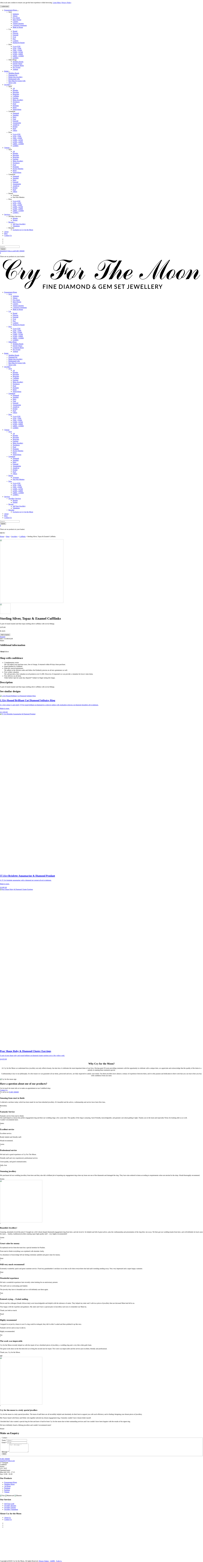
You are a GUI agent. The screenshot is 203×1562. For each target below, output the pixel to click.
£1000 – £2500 (18, 52)
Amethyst (16, 125)
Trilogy (15, 16)
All (14, 88)
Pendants (16, 106)
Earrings (15, 98)
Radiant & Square (19, 43)
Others (15, 130)
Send (4, 1454)
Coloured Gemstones (20, 25)
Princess (15, 33)
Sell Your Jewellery (19, 224)
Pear (14, 39)
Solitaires (16, 14)
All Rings (7, 1486)
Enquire (2, 637)
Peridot (15, 127)
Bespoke (11, 510)
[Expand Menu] (18, 10)
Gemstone (11, 393)
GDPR (52, 1561)
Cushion (15, 41)
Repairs (15, 218)
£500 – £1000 (17, 50)
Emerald (15, 35)
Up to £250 (16, 46)
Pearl (14, 104)
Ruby (14, 117)
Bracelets (16, 92)
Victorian (16, 477)
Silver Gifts (12, 83)
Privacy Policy (66, 3)
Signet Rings (17, 109)
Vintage (6, 148)
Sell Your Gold (9, 1504)
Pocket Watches (18, 169)
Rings (15, 107)
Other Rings (12, 342)
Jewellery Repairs (10, 1506)
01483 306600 (19, 251)
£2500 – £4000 (18, 54)
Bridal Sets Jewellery (15, 77)
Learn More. (57, 3)
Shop (7, 536)
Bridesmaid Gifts (14, 79)
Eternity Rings (17, 64)
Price (10, 327)
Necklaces (16, 102)
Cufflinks (16, 96)
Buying (10, 222)
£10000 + (16, 212)
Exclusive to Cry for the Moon (23, 230)
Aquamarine (17, 123)
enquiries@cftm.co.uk (7, 251)
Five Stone (16, 18)
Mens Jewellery (18, 100)
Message (5, 1452)
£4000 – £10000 (18, 56)
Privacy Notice (44, 1561)
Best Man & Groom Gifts (16, 81)
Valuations (16, 226)
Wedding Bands (18, 62)
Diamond (16, 113)
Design (15, 220)
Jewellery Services (14, 498)
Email (4, 1442)
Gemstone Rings (18, 65)
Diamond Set (12, 75)
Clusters (15, 21)
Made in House (18, 27)
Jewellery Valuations (11, 1509)
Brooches (16, 94)
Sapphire (16, 115)
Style (10, 294)
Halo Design (17, 20)
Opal (14, 119)
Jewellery (7, 85)
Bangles (15, 90)
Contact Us (8, 235)
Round (15, 31)
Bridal (6, 71)
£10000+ (16, 58)
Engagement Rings (10, 10)
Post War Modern (18, 479)
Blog (6, 233)
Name (4, 1440)
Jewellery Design (10, 1507)
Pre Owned (16, 67)
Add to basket (5, 635)
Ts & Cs (59, 1561)
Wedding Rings (9, 1484)
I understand (4, 6)
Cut (9, 311)
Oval (14, 37)
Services (7, 214)
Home (2, 536)
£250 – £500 (17, 48)
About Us (7, 1517)
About (6, 232)
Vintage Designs (18, 23)
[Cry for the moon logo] (101, 289)
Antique (15, 69)
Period (10, 475)
